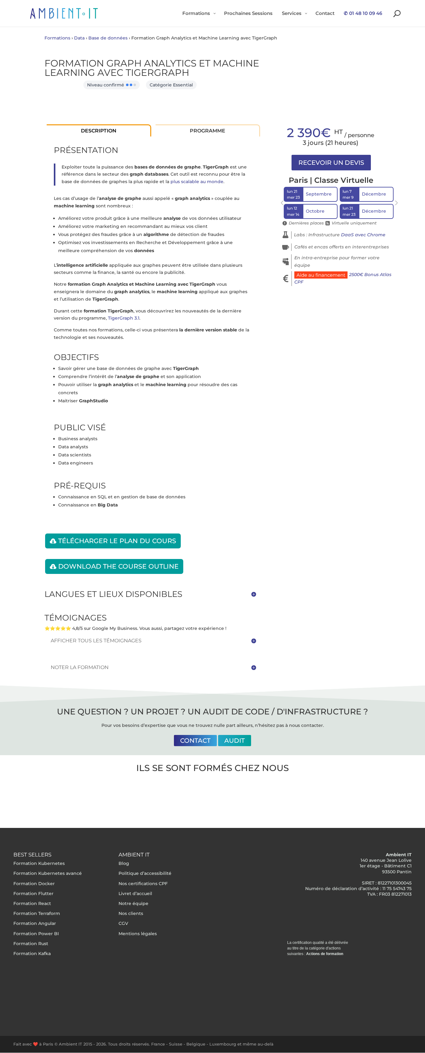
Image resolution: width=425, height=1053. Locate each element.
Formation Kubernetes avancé (47, 873)
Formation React (32, 903)
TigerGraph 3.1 (123, 318)
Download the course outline (118, 566)
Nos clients (131, 913)
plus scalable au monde (196, 181)
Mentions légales (138, 933)
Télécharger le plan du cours (117, 541)
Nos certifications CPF (143, 883)
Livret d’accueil (135, 893)
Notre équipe (133, 903)
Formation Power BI (36, 933)
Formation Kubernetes (39, 863)
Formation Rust (30, 943)
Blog (124, 863)
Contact (195, 740)
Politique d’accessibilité (145, 873)
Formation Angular (34, 923)
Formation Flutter (33, 893)
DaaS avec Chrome (363, 235)
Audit (234, 740)
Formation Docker (34, 883)
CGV (123, 923)
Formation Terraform (36, 913)
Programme (207, 131)
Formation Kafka (32, 953)
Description (98, 131)
